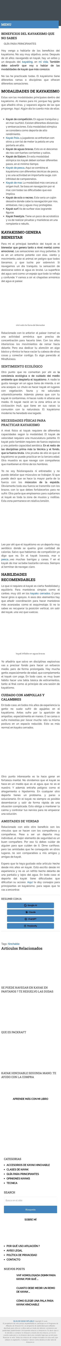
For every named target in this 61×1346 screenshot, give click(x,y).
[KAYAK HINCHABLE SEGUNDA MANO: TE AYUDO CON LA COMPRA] (30, 1054)
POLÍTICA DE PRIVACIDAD (22, 1255)
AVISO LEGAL (14, 1250)
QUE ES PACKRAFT (13, 1032)
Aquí (30, 882)
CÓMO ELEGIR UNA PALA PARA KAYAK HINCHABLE (34, 1302)
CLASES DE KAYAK (17, 1169)
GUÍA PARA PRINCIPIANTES (20, 43)
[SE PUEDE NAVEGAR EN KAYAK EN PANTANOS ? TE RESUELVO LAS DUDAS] (30, 968)
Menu (6, 24)
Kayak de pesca (15, 167)
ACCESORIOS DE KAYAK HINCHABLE (28, 1165)
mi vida (43, 61)
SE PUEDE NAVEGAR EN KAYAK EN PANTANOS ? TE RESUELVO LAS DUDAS (27, 989)
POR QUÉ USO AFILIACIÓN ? (23, 1246)
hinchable (13, 943)
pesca (4, 559)
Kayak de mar (14, 182)
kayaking (27, 61)
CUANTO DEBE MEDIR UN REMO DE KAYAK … (35, 1290)
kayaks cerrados (40, 593)
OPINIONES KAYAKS (18, 1178)
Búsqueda (30, 1209)
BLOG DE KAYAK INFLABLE (23, 1321)
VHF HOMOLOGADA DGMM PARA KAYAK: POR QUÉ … (36, 1277)
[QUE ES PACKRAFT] (30, 1013)
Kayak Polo (12, 137)
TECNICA (12, 1183)
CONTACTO (13, 1259)
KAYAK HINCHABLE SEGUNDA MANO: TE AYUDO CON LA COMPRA (28, 1075)
